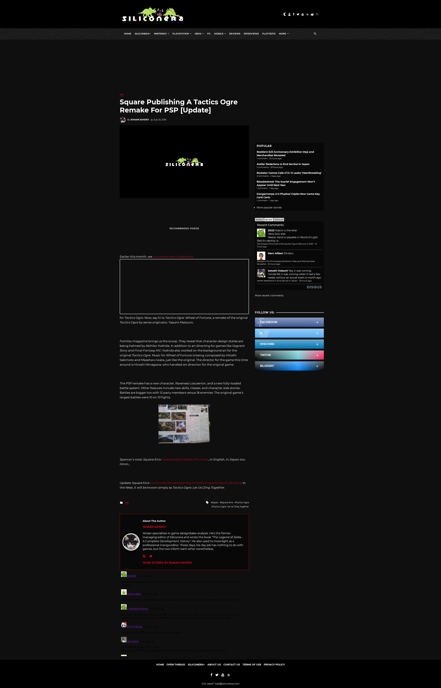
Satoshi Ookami (278, 270)
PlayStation (180, 33)
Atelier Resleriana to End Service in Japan (283, 164)
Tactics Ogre (242, 502)
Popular (278, 220)
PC (209, 33)
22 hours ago (274, 264)
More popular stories (269, 207)
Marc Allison (275, 253)
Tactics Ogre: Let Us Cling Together (231, 506)
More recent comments (269, 295)
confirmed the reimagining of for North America (195, 483)
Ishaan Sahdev (140, 119)
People (259, 220)
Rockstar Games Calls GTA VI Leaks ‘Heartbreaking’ (289, 172)
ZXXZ (271, 230)
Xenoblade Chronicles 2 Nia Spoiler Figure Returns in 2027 (285, 244)
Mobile (218, 33)
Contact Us (231, 664)
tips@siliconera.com (227, 683)
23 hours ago (305, 281)
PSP (122, 95)
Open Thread (176, 664)
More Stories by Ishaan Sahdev (167, 562)
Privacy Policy (274, 664)
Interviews (251, 33)
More (282, 33)
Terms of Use (252, 664)
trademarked (185, 459)
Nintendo (160, 33)
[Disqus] (184, 613)
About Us (214, 664)
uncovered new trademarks (173, 256)
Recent (268, 220)
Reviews (234, 33)
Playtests (268, 33)
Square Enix (227, 502)
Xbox (198, 33)
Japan (215, 502)
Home (127, 33)
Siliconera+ (143, 33)
